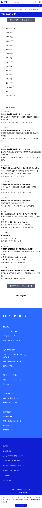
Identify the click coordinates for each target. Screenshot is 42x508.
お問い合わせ (7, 480)
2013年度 (9, 83)
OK (20, 505)
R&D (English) (21, 296)
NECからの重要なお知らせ (12, 340)
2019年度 (9, 58)
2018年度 (9, 62)
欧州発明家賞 (5, 235)
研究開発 (6, 425)
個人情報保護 (35, 499)
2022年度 (9, 45)
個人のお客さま (8, 366)
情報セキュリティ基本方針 (11, 470)
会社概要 (6, 416)
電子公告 (5, 446)
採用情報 (6, 430)
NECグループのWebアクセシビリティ (14, 465)
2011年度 (9, 91)
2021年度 (9, 49)
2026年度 (9, 28)
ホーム (3, 9)
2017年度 (9, 66)
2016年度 (9, 70)
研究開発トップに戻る (20, 20)
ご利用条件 (6, 475)
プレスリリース (8, 331)
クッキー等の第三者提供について (13, 456)
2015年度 (9, 74)
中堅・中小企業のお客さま (12, 361)
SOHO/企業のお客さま (11, 398)
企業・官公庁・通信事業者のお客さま (13, 355)
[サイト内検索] (36, 2)
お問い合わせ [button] (23, 492)
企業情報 (11, 9)
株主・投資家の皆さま (10, 421)
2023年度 (9, 41)
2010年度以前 (11, 96)
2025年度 (9, 33)
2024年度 (9, 37)
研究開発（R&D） (22, 9)
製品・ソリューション (10, 380)
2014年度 (9, 79)
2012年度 (9, 87)
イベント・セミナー (10, 336)
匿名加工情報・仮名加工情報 (11, 461)
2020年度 (9, 54)
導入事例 (6, 384)
